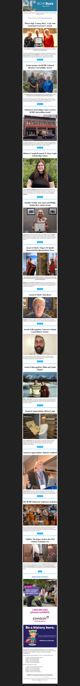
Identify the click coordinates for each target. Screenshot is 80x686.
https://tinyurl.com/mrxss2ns (47, 18)
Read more (40, 59)
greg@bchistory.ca (26, 653)
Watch (40, 571)
